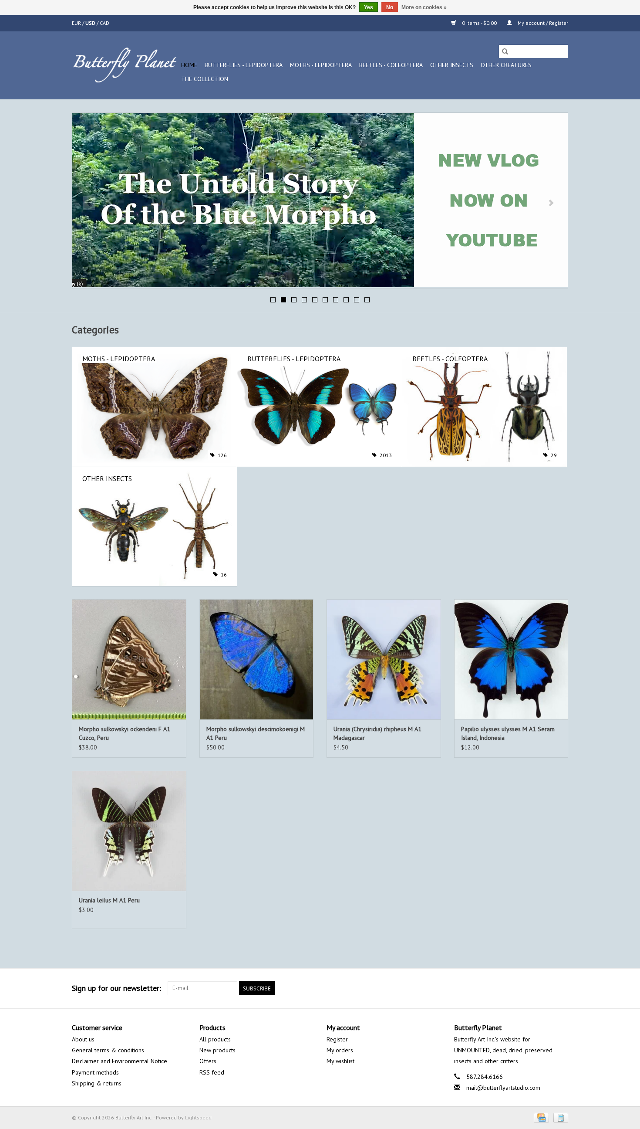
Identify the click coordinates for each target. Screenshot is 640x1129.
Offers (207, 1061)
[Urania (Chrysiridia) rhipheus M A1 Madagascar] (384, 659)
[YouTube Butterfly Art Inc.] (545, 988)
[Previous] (89, 203)
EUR (77, 23)
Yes (368, 7)
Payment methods (95, 1072)
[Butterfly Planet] (125, 65)
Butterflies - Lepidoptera (244, 65)
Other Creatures (506, 65)
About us (83, 1039)
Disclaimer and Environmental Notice (119, 1061)
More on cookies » (424, 7)
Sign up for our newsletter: (116, 988)
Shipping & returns (96, 1083)
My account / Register (542, 23)
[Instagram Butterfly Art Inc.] (561, 988)
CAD (104, 23)
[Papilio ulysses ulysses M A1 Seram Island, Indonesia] (511, 659)
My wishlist (340, 1061)
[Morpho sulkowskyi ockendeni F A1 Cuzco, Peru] (129, 659)
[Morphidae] (320, 200)
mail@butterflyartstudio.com (503, 1088)
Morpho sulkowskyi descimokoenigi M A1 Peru (255, 733)
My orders (340, 1050)
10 (367, 299)
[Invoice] (559, 1117)
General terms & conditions (108, 1050)
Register (337, 1039)
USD (91, 23)
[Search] (505, 51)
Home (189, 65)
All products (215, 1039)
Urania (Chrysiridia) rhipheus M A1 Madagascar (377, 733)
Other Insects (451, 65)
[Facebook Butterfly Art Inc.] (530, 988)
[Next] (551, 203)
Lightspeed (198, 1117)
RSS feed (211, 1072)
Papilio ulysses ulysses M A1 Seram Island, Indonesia (508, 733)
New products (217, 1050)
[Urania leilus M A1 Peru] (129, 831)
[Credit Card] (540, 1117)
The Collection (204, 79)
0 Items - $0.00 (479, 23)
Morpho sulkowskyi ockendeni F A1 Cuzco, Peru (124, 733)
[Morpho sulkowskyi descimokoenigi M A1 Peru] (256, 659)
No (389, 7)
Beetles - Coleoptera (391, 65)
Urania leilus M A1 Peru (109, 900)
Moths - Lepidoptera (321, 65)
